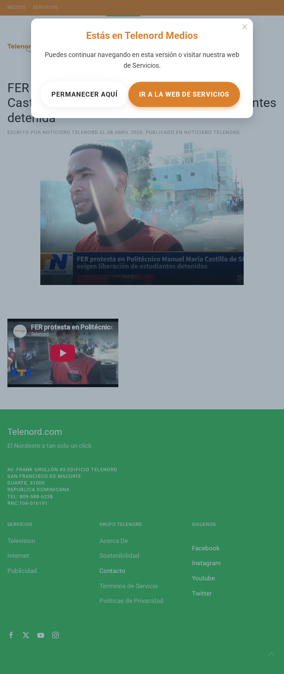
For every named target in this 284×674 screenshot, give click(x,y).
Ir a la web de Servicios (184, 94)
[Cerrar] (244, 26)
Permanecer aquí (84, 94)
